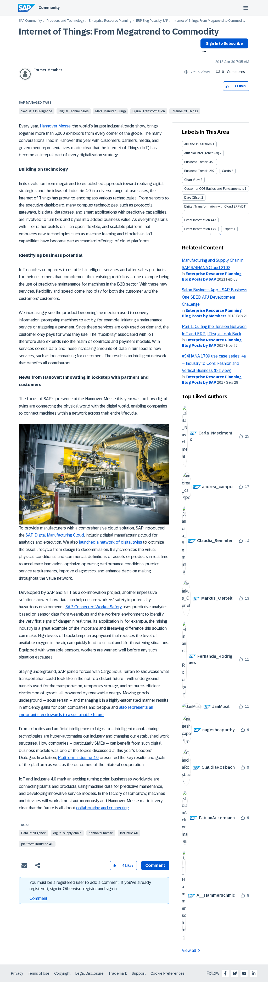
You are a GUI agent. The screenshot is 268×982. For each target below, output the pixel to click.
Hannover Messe (55, 126)
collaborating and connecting (102, 808)
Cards (226, 171)
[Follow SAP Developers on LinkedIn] (254, 973)
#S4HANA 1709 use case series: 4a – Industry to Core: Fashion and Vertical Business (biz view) (214, 363)
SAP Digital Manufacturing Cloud (55, 535)
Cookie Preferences (167, 973)
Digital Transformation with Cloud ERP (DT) (215, 206)
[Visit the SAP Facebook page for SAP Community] (225, 973)
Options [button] (203, 52)
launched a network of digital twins (110, 542)
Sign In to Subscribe (224, 43)
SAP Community (30, 21)
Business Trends (196, 162)
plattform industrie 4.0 (37, 844)
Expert (228, 229)
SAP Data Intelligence (36, 111)
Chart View (192, 180)
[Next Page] (219, 234)
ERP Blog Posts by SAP (152, 21)
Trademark (117, 973)
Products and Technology (65, 21)
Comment (38, 898)
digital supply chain (67, 833)
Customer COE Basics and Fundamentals (214, 189)
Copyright (62, 973)
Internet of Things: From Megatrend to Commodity (119, 31)
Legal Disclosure (89, 973)
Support (139, 973)
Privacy (17, 973)
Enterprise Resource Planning (110, 21)
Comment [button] (155, 865)
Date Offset (192, 197)
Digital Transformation (148, 111)
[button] (227, 86)
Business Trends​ (196, 171)
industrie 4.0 (129, 833)
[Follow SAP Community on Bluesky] (235, 973)
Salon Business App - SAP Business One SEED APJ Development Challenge (214, 297)
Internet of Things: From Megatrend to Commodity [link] (209, 21)
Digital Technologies (73, 111)
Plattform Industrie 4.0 (78, 757)
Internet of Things (185, 111)
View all (189, 950)
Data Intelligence (33, 833)
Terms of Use (38, 973)
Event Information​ (197, 229)
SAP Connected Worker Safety (93, 607)
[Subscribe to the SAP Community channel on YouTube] (244, 973)
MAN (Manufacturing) (110, 111)
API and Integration (198, 144)
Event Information (197, 220)
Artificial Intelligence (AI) (201, 153)
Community (49, 7)
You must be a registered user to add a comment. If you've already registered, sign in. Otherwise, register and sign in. (90, 885)
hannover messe (101, 833)
